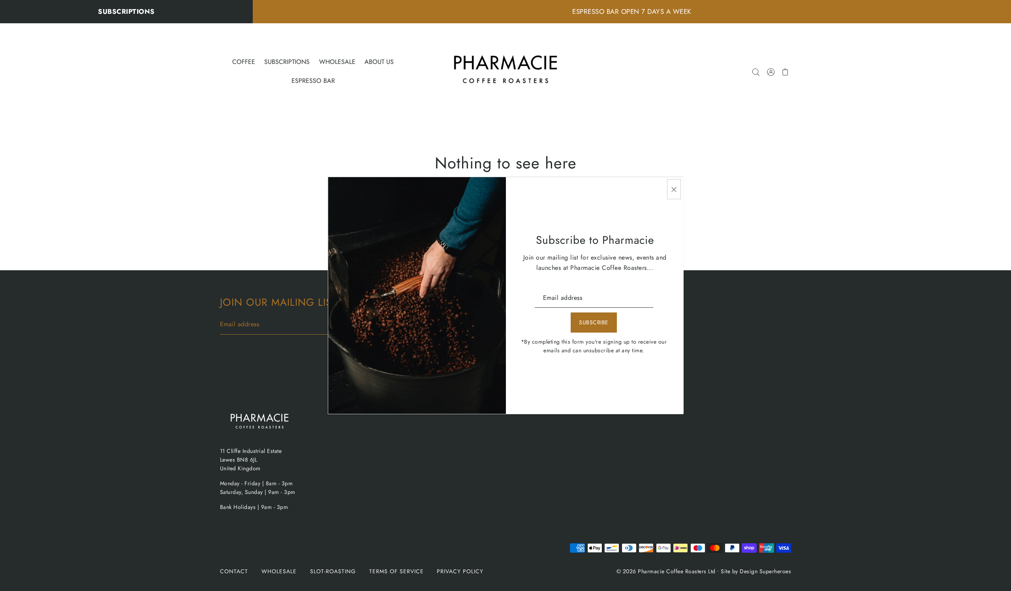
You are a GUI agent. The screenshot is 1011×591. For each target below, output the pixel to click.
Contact (234, 571)
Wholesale (279, 571)
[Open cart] (785, 71)
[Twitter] (238, 526)
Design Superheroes (765, 571)
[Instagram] (254, 526)
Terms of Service (396, 571)
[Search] (756, 71)
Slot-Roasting (333, 571)
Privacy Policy (460, 571)
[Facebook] (224, 526)
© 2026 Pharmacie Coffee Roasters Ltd (666, 571)
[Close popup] (674, 189)
